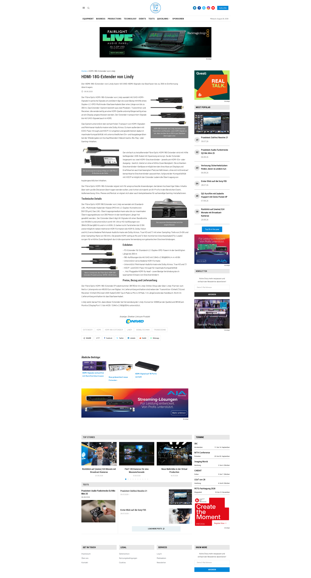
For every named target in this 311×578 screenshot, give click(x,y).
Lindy (129, 330)
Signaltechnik (143, 330)
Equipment (88, 18)
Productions (114, 18)
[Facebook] (199, 8)
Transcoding (160, 330)
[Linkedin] (194, 8)
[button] (85, 461)
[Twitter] (204, 8)
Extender (87, 330)
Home (84, 71)
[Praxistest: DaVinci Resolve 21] (180, 497)
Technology (130, 18)
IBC (196, 443)
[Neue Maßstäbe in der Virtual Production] (174, 453)
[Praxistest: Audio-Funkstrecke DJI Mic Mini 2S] (98, 511)
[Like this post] (99, 338)
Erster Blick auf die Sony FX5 (214, 181)
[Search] (88, 8)
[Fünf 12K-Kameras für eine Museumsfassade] (136, 453)
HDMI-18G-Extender (114, 330)
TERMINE (200, 437)
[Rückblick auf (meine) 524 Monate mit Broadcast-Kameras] (99, 453)
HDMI (99, 330)
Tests (151, 18)
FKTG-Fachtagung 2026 (204, 488)
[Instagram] (208, 8)
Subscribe (223, 8)
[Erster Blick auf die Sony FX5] (180, 516)
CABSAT (198, 470)
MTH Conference (202, 452)
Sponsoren (178, 18)
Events (142, 18)
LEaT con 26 (199, 479)
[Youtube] (213, 8)
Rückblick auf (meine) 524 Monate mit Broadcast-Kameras (212, 212)
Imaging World (201, 461)
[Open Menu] (84, 8)
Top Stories (89, 437)
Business (100, 18)
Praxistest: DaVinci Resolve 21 (214, 137)
